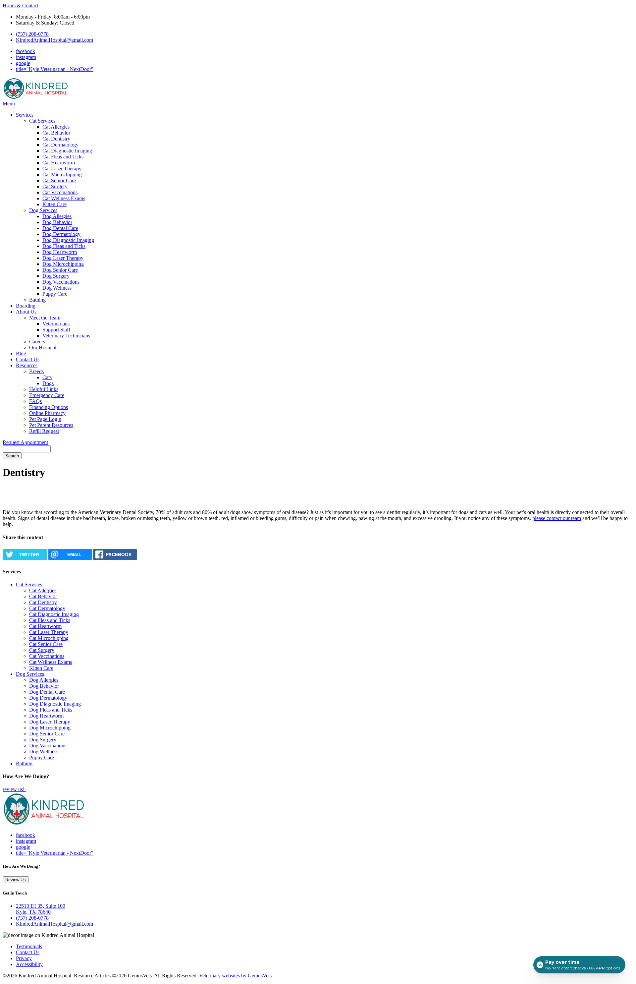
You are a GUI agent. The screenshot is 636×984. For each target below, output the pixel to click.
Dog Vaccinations (61, 282)
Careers (37, 341)
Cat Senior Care (59, 180)
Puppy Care (54, 294)
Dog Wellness (57, 288)
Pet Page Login (45, 419)
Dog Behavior (57, 222)
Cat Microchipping (62, 174)
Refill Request (44, 431)
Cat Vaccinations (60, 192)
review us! (14, 789)
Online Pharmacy (47, 413)
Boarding (25, 306)
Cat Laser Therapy (61, 168)
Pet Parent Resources (51, 425)
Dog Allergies (57, 216)
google (23, 63)
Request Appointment (25, 442)
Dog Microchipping (63, 264)
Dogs (48, 383)
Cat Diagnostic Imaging (67, 150)
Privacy (24, 958)
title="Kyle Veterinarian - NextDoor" (54, 69)
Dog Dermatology (61, 234)
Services (24, 115)
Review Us (15, 879)
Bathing (37, 300)
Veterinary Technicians (66, 335)
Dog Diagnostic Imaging (68, 240)
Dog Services (43, 210)
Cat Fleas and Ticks (62, 156)
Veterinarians (56, 323)
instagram (26, 57)
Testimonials (29, 946)
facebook (25, 51)
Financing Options (48, 407)
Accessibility (29, 964)
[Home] (36, 97)
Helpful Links (43, 389)
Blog (21, 353)
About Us (26, 312)
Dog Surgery (56, 276)
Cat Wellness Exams (63, 198)
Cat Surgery (55, 186)
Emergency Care (46, 395)
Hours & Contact (20, 5)
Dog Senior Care (60, 270)
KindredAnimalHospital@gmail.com (54, 40)
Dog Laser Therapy (62, 258)
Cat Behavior (56, 133)
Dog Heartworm (59, 252)
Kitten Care (54, 204)
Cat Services (42, 121)
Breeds (36, 371)
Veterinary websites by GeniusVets (235, 975)
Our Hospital (42, 347)
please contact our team (556, 518)
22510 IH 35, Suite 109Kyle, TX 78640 (40, 909)
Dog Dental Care (60, 228)
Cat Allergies (56, 127)
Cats (47, 377)
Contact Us (27, 359)
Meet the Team (44, 317)
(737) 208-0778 (32, 34)
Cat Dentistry (56, 139)
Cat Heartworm (58, 162)
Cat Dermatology (60, 144)
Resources (26, 365)
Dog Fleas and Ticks (63, 246)
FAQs (35, 401)
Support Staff (56, 329)
